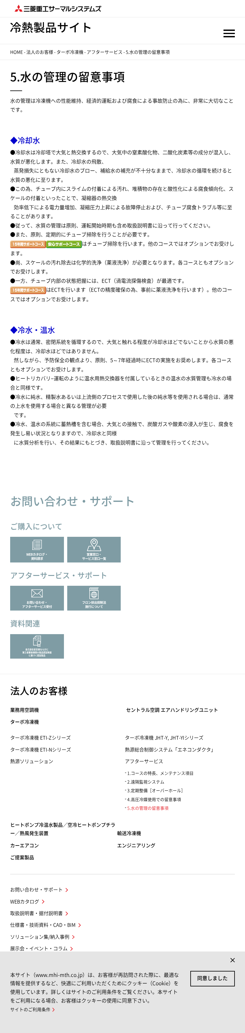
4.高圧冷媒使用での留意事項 (154, 799)
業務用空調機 (24, 710)
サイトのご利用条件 (30, 1009)
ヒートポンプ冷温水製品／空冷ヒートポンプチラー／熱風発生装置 (62, 829)
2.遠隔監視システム (145, 782)
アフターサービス (104, 52)
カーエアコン (24, 845)
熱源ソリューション (31, 761)
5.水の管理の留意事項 (148, 808)
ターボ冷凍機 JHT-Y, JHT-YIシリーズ (164, 737)
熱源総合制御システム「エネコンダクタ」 (170, 749)
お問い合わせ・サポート (36, 889)
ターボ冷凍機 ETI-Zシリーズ (40, 737)
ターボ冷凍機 (69, 52)
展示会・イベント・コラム (39, 948)
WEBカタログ (24, 901)
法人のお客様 (39, 52)
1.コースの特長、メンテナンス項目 (160, 773)
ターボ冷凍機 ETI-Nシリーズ (40, 749)
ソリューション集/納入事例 (39, 936)
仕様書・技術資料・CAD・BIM (43, 925)
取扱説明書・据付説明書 (36, 913)
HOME (16, 52)
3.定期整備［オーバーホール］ (156, 790)
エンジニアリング (136, 845)
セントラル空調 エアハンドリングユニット (172, 710)
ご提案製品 (22, 857)
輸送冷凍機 (129, 833)
